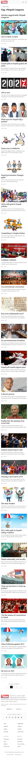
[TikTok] (21, 717)
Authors (5, 744)
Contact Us (18, 709)
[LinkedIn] (18, 717)
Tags (5, 741)
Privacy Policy (10, 754)
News (5, 723)
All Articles (19, 739)
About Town (21, 731)
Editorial (6, 726)
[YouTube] (12, 717)
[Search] (23, 2)
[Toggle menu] (25, 2)
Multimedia (20, 723)
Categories (6, 739)
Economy (6, 731)
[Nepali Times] (5, 697)
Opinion (20, 726)
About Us (9, 709)
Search (19, 746)
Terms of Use (18, 754)
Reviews (20, 729)
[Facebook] (6, 717)
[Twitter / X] (9, 717)
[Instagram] (15, 717)
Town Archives (20, 744)
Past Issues (19, 741)
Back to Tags (6, 6)
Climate (5, 729)
